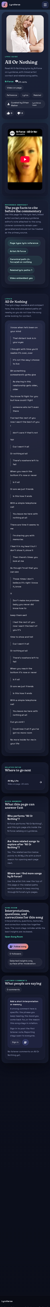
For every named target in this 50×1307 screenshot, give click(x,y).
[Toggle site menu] (45, 5)
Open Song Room (14, 936)
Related (37, 95)
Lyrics (25, 95)
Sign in (15, 1042)
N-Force (9, 81)
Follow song (18, 946)
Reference (12, 95)
